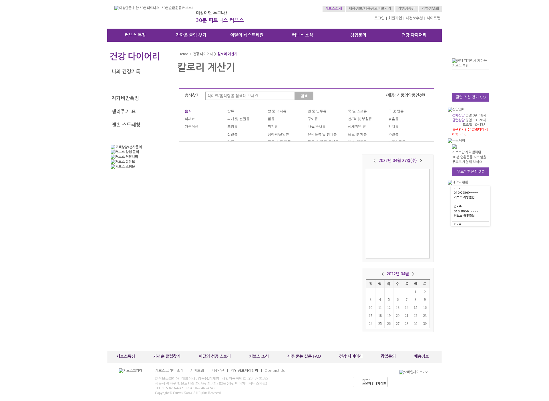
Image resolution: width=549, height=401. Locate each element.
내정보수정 (414, 18)
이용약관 (217, 370)
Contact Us (275, 370)
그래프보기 (411, 251)
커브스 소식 (302, 35)
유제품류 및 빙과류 (322, 134)
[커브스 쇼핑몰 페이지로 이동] (137, 166)
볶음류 (393, 119)
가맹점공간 (406, 8)
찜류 (271, 119)
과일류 (393, 134)
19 (389, 316)
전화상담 (458, 115)
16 (425, 308)
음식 (188, 111)
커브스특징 (125, 356)
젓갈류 (232, 134)
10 (370, 308)
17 (370, 316)
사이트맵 (433, 18)
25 (380, 324)
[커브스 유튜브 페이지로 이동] (137, 161)
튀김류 (273, 127)
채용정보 (421, 356)
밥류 (230, 111)
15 (415, 308)
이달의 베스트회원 (246, 35)
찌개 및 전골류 (238, 119)
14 (406, 308)
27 (397, 324)
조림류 (232, 127)
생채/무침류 (357, 127)
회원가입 (395, 18)
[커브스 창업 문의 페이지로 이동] (137, 152)
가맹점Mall (430, 8)
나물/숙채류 (317, 127)
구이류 (313, 119)
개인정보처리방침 (244, 370)
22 (415, 316)
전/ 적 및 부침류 (360, 119)
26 (389, 324)
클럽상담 (458, 120)
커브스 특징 (135, 35)
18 (380, 316)
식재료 (190, 119)
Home (183, 54)
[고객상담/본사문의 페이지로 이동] (137, 147)
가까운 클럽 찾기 (191, 35)
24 (370, 324)
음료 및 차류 (357, 134)
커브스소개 (333, 8)
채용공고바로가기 (377, 8)
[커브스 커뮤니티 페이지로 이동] (137, 157)
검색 (304, 96)
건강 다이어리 (414, 35)
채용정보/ (356, 8)
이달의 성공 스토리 (215, 356)
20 (397, 316)
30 (425, 324)
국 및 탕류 (396, 111)
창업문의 (358, 35)
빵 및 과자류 (277, 111)
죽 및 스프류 (357, 111)
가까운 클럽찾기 (166, 356)
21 (406, 316)
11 (380, 308)
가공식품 (191, 127)
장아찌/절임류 (278, 134)
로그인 (379, 18)
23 (425, 316)
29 (415, 324)
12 (389, 308)
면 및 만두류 (317, 111)
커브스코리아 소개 (169, 370)
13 (397, 308)
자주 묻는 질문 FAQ (304, 356)
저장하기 (384, 251)
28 (406, 324)
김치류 (393, 127)
